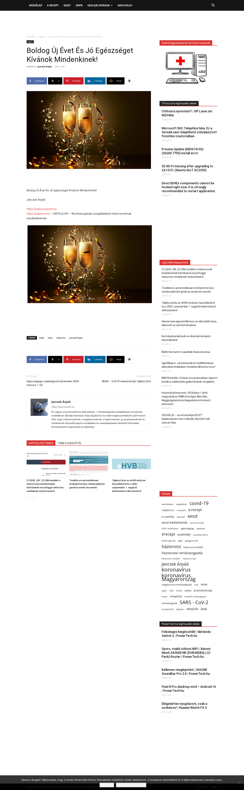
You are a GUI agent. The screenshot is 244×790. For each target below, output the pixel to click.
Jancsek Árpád (45, 66)
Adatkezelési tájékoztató (131, 785)
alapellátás (181, 504)
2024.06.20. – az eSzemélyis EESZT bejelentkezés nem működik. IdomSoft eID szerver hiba (186, 419)
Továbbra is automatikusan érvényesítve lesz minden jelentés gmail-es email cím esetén (87, 484)
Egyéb (42, 36)
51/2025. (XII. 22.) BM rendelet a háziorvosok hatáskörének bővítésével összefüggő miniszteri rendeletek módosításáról (187, 273)
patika (188, 590)
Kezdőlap (35, 5)
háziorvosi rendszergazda (182, 553)
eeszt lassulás (197, 522)
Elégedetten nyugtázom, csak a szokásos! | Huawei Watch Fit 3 (184, 705)
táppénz (180, 609)
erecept (168, 534)
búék (41, 337)
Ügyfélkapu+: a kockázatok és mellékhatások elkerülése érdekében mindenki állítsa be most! (188, 365)
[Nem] (239, 782)
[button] (213, 5)
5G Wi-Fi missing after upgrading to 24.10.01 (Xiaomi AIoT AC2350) (187, 168)
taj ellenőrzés (168, 609)
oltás (171, 590)
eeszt (50, 337)
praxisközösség (203, 590)
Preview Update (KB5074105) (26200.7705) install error (182, 151)
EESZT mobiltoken (170, 528)
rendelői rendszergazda (195, 596)
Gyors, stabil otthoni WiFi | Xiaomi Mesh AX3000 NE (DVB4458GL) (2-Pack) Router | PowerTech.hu (186, 652)
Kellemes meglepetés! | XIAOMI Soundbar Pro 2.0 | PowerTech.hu (186, 671)
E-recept (53, 5)
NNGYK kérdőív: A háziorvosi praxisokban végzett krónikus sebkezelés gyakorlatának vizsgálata (189, 379)
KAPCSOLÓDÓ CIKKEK (41, 443)
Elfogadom (107, 785)
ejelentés (201, 528)
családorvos (168, 510)
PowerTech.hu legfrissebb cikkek (181, 624)
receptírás (176, 596)
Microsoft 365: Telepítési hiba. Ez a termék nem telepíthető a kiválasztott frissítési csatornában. (189, 132)
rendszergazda (169, 603)
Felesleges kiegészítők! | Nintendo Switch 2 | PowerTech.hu (186, 634)
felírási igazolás (169, 540)
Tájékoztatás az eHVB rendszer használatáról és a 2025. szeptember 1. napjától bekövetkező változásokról (189, 306)
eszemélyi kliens (200, 535)
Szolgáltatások (99, 5)
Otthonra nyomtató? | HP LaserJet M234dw (187, 113)
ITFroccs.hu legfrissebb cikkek (179, 103)
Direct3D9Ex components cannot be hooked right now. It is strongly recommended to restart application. (189, 187)
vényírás (192, 609)
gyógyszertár (191, 540)
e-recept (195, 510)
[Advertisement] (122, 23)
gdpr (180, 540)
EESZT (67, 5)
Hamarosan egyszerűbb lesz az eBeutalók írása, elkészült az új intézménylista (189, 323)
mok (196, 585)
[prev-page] (29, 498)
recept (164, 596)
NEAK (204, 584)
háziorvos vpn (189, 558)
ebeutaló (181, 517)
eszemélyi (184, 534)
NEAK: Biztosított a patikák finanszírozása (186, 352)
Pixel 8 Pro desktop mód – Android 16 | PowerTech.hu (189, 688)
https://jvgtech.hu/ (38, 213)
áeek (204, 609)
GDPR (79, 5)
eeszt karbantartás (175, 522)
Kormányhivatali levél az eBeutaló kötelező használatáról (186, 338)
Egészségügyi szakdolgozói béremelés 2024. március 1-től (53, 383)
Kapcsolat (125, 5)
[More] (129, 80)
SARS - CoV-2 (194, 602)
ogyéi (164, 590)
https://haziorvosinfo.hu (42, 209)
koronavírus (176, 570)
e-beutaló (181, 510)
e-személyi (168, 516)
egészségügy (187, 528)
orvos (179, 590)
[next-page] (34, 498)
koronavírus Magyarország (179, 577)
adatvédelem (168, 504)
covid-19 (199, 503)
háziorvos (61, 337)
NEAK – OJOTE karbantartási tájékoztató (126, 381)
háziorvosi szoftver (171, 558)
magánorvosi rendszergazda (177, 584)
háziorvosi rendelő (193, 547)
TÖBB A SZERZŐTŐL (69, 443)
